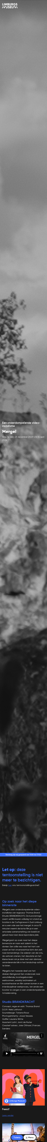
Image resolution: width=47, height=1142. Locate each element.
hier (10, 885)
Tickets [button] (16, 1137)
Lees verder (8, 1115)
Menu (31, 1137)
